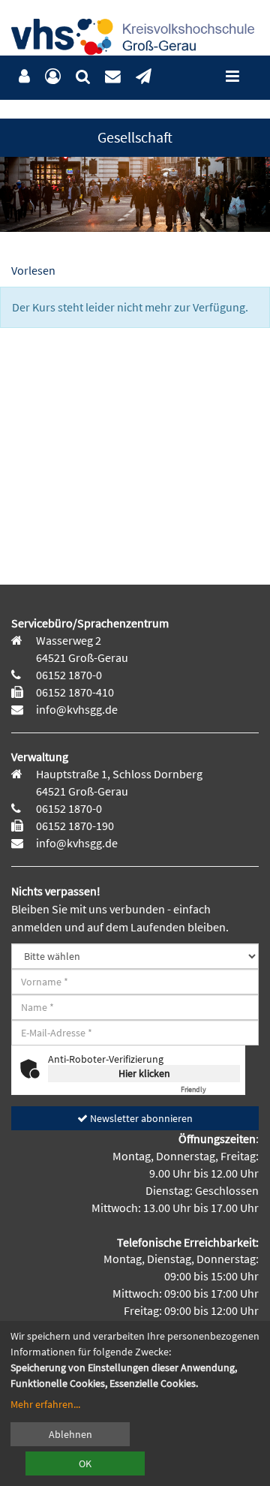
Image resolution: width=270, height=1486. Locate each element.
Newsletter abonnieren (140, 1118)
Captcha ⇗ (210, 1089)
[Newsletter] (143, 77)
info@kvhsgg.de (76, 709)
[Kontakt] (113, 77)
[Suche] (83, 77)
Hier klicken (144, 1073)
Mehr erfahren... (45, 1404)
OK (85, 1463)
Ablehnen (70, 1434)
